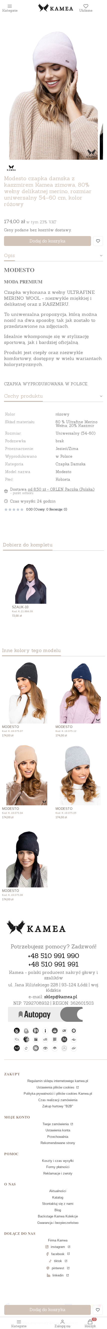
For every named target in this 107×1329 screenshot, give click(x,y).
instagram (58, 1247)
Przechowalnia (57, 1137)
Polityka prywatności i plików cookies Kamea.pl (58, 1093)
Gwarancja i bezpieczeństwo (57, 1223)
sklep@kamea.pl (60, 996)
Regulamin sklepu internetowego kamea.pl (57, 1081)
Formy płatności (57, 1167)
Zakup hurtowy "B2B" (57, 1106)
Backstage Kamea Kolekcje (58, 1216)
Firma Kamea (57, 1240)
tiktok (58, 1261)
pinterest (58, 1268)
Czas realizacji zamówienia (57, 1100)
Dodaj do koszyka (47, 241)
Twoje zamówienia (56, 1124)
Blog (57, 1210)
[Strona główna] (36, 928)
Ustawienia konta (58, 1130)
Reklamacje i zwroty (57, 1173)
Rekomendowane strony (58, 1143)
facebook (57, 1254)
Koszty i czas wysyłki (58, 1161)
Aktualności (57, 1191)
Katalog (57, 1197)
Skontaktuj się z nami (57, 1204)
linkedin (58, 1275)
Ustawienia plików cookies (56, 1087)
